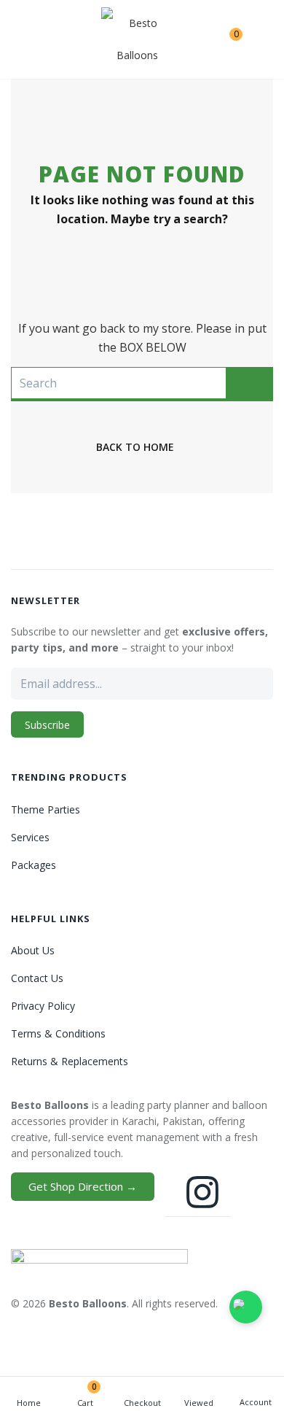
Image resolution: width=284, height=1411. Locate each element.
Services (30, 837)
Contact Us (37, 978)
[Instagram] (202, 1192)
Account (256, 1401)
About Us (33, 950)
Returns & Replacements (69, 1061)
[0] (224, 39)
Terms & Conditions (58, 1033)
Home (29, 1402)
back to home (135, 447)
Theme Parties (45, 809)
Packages (33, 865)
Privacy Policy (43, 1006)
